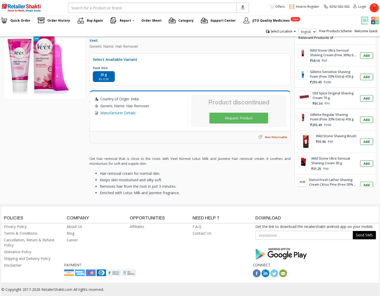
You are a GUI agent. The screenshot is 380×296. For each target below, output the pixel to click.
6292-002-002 (340, 6)
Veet (93, 40)
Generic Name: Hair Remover (113, 46)
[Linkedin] (265, 275)
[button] (374, 16)
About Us (74, 226)
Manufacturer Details (118, 112)
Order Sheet (151, 20)
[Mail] (283, 275)
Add (366, 55)
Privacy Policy (15, 226)
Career (72, 239)
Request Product (239, 118)
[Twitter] (274, 275)
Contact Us (202, 233)
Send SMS (364, 235)
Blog (70, 233)
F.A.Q (197, 226)
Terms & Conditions (20, 233)
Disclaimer (12, 265)
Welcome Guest (365, 31)
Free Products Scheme (335, 31)
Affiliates (137, 226)
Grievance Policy (17, 251)
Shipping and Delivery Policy (27, 258)
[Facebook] (257, 275)
